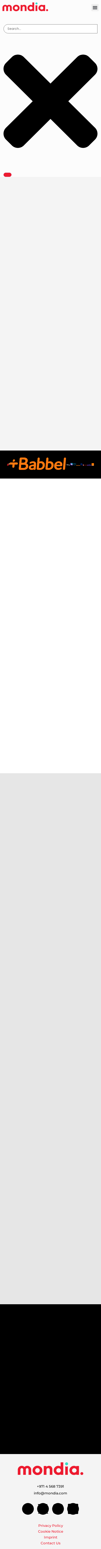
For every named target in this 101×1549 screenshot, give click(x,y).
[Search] (8, 175)
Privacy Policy (50, 1525)
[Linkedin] (73, 1509)
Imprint (50, 1537)
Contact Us (51, 1543)
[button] (95, 7)
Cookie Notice (50, 1531)
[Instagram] (58, 1509)
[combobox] (50, 28)
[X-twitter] (43, 1509)
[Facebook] (28, 1509)
